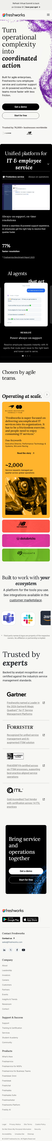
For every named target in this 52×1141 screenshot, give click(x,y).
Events (5, 994)
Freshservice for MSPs (12, 1066)
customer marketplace (26, 600)
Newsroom (6, 1004)
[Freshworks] (26, 910)
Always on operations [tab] (38, 177)
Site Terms (28, 1124)
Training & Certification (12, 1028)
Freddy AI (6, 1109)
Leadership (7, 970)
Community (7, 1042)
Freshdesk (6, 1081)
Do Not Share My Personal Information (16, 1129)
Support (5, 1023)
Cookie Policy (40, 1124)
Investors (6, 975)
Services (6, 1033)
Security (37, 1129)
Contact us (7, 938)
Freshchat (6, 1085)
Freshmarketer (8, 1100)
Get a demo (21, 106)
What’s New (7, 1056)
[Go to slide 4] (29, 355)
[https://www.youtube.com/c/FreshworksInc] (23, 950)
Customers (6, 985)
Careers (5, 980)
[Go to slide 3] (27, 355)
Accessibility (7, 1134)
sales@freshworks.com (12, 942)
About (4, 965)
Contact (5, 1009)
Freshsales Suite (9, 1095)
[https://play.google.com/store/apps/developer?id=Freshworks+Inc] (11, 920)
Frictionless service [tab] (15, 177)
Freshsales (6, 1090)
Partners (5, 989)
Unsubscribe (19, 1134)
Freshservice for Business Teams (16, 1071)
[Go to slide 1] (23, 355)
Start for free (26, 879)
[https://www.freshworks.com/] (13, 15)
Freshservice (7, 1061)
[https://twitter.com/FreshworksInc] (11, 950)
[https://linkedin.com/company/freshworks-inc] (4, 950)
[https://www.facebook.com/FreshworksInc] (17, 950)
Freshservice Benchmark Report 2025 (19, 257)
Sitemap (30, 1134)
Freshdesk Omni (9, 1076)
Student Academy (10, 1037)
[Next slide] (47, 395)
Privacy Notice (15, 1124)
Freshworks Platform (11, 1105)
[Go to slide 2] (25, 355)
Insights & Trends (9, 999)
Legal (4, 1124)
